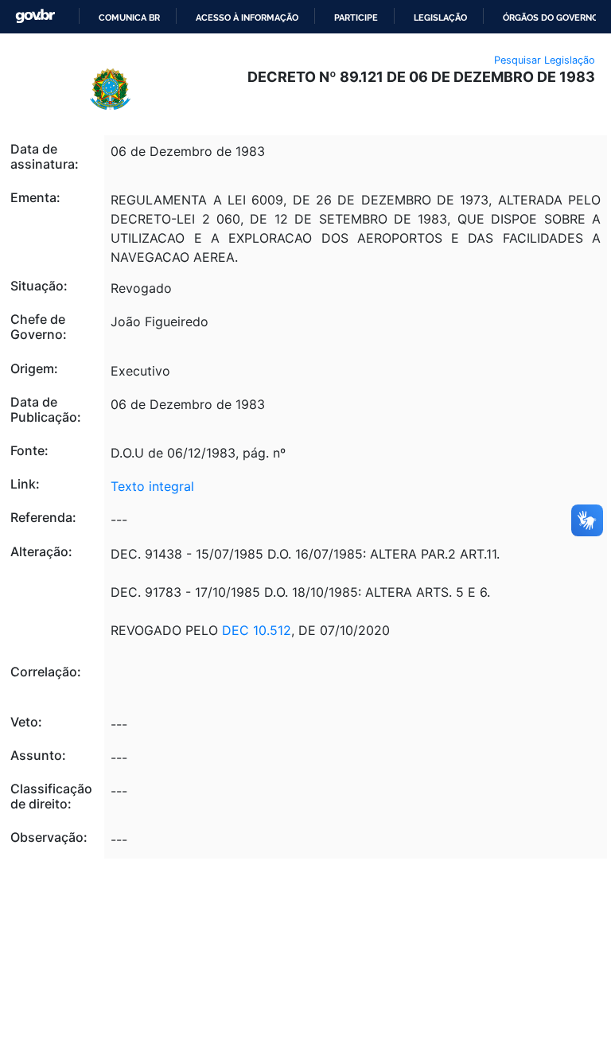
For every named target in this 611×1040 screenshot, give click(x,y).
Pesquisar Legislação (544, 60)
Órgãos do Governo (550, 17)
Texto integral (152, 486)
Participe (356, 17)
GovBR (35, 16)
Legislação (440, 17)
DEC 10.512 (256, 630)
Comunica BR (129, 17)
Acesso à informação (247, 17)
